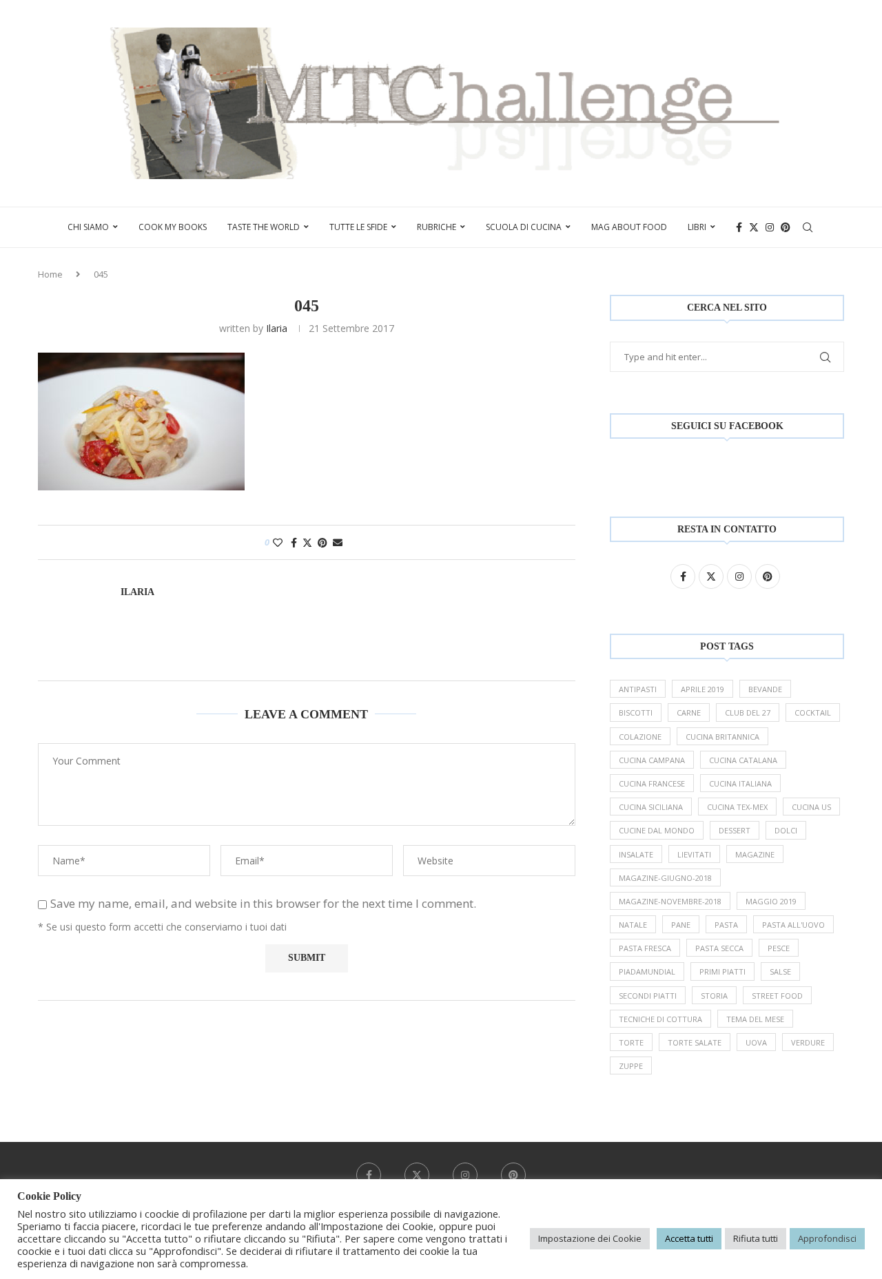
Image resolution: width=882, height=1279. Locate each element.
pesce (779, 948)
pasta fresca (645, 948)
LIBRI (697, 227)
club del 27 (747, 712)
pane (680, 924)
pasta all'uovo (793, 924)
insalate (636, 854)
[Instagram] (770, 227)
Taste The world (263, 227)
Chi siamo (88, 227)
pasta (726, 924)
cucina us (811, 807)
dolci (786, 830)
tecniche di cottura (660, 1019)
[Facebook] (739, 227)
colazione (640, 736)
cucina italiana (740, 783)
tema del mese (755, 1019)
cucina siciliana (651, 807)
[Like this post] (278, 542)
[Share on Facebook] (294, 542)
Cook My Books (173, 227)
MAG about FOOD (629, 227)
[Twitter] (754, 227)
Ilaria (276, 328)
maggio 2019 (771, 901)
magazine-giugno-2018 (665, 878)
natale (633, 924)
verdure (808, 1042)
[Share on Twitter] (307, 542)
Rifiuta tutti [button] (755, 1238)
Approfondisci (827, 1238)
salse (780, 971)
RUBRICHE (436, 227)
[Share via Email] (337, 542)
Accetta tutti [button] (689, 1238)
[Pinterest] (785, 227)
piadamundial (647, 971)
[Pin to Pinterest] (322, 542)
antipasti (638, 689)
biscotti (636, 712)
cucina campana (652, 760)
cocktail (812, 712)
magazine (755, 854)
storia (714, 995)
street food (777, 995)
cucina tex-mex (737, 807)
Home (50, 274)
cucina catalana (743, 760)
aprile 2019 (702, 689)
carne (689, 712)
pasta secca (719, 948)
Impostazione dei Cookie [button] (590, 1238)
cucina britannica (722, 736)
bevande (765, 689)
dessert (734, 830)
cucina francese (652, 783)
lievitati (694, 854)
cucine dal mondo (657, 830)
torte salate (694, 1042)
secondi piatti (648, 995)
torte (631, 1042)
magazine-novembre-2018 (670, 901)
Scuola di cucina (524, 227)
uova (756, 1042)
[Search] (807, 227)
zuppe (631, 1066)
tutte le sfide (358, 227)
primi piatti (722, 971)
